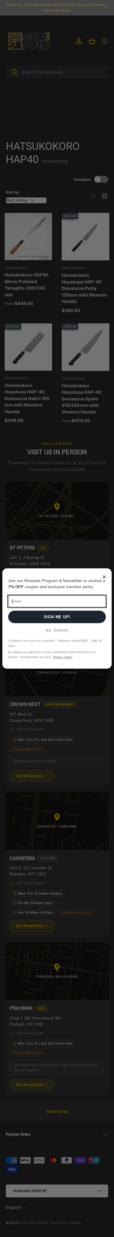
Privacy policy (62, 657)
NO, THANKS (57, 630)
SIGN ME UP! (57, 617)
